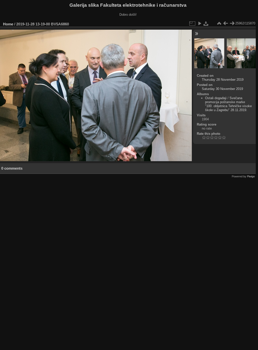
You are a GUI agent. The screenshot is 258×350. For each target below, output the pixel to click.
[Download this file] (206, 23)
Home (8, 24)
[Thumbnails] (219, 23)
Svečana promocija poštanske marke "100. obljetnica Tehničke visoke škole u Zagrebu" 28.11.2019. (228, 104)
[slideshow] (199, 23)
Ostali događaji (216, 98)
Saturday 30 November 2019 (222, 89)
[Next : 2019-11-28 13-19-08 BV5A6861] (232, 23)
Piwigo (251, 176)
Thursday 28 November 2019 (223, 79)
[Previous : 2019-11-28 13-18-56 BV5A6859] (225, 23)
